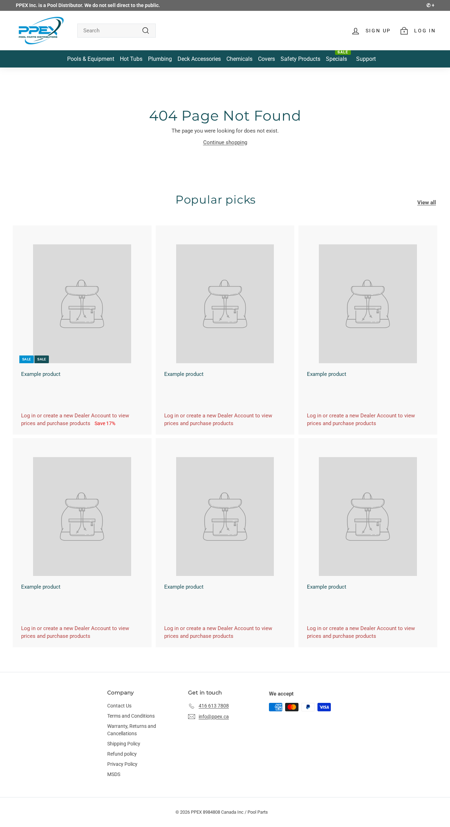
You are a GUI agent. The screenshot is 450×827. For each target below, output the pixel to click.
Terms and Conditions (131, 716)
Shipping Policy (123, 743)
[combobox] (116, 31)
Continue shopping (225, 142)
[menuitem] (90, 59)
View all (426, 202)
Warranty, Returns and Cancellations (131, 729)
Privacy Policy (122, 764)
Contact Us (119, 706)
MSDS (113, 774)
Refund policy (122, 754)
